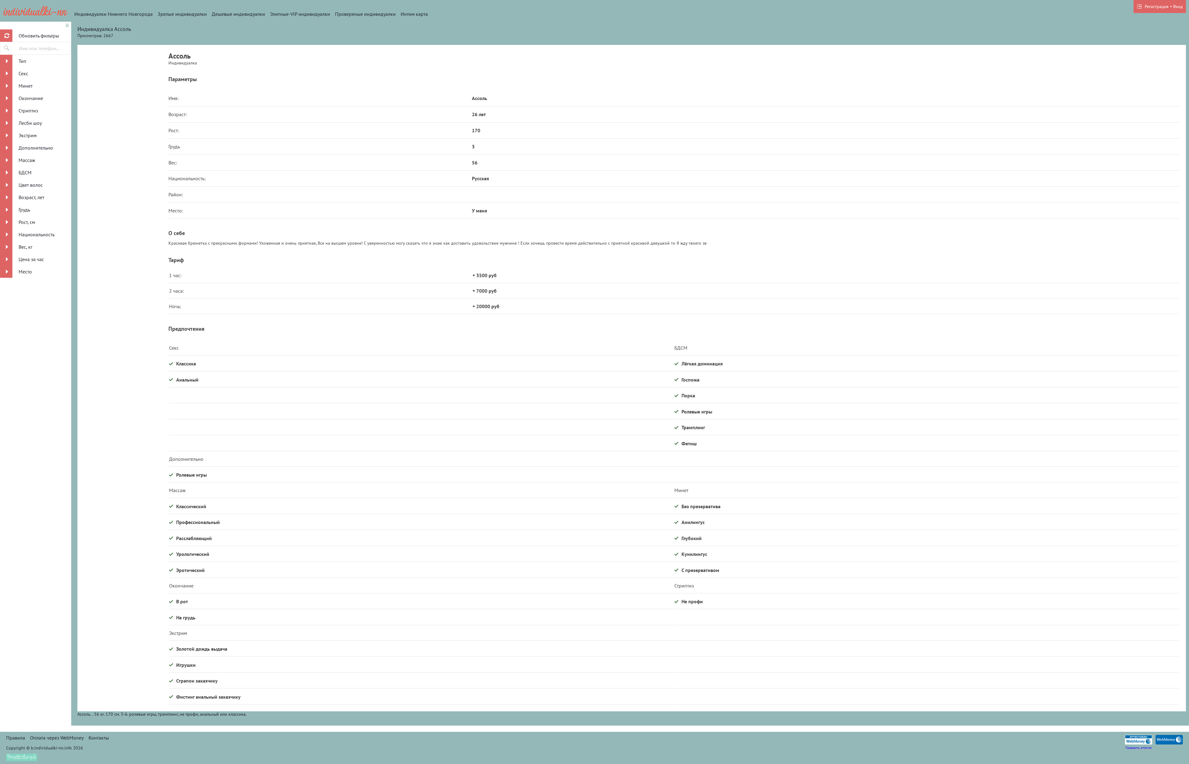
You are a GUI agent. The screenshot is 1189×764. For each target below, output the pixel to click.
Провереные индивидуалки (365, 14)
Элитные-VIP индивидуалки (300, 14)
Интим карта (414, 14)
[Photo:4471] (123, 224)
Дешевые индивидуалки (238, 14)
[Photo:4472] (123, 342)
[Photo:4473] (123, 460)
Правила (15, 738)
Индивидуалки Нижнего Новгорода (113, 14)
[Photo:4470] (123, 107)
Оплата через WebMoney (57, 738)
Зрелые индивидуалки (182, 14)
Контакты (99, 738)
